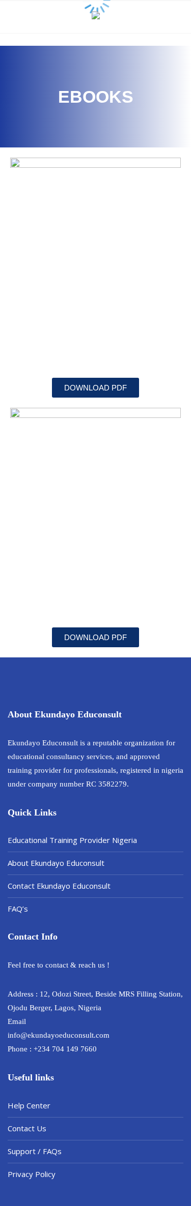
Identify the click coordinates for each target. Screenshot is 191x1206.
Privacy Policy (32, 1174)
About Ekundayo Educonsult (56, 863)
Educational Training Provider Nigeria (72, 840)
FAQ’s (18, 908)
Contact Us (27, 1128)
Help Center (29, 1105)
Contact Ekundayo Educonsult (59, 886)
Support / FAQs (35, 1151)
